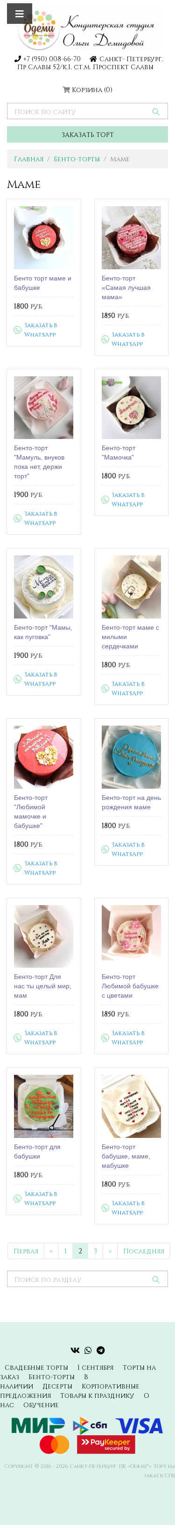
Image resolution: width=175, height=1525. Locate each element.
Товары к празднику (97, 1395)
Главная (28, 159)
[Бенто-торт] (44, 407)
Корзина (92, 90)
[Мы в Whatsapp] (88, 1350)
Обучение (41, 1405)
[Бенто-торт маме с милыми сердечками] (131, 587)
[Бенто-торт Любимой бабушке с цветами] (131, 936)
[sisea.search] (156, 111)
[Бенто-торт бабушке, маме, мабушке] (131, 1106)
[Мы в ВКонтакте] (75, 1350)
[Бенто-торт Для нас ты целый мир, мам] (44, 936)
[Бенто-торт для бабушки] (44, 1106)
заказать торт (88, 134)
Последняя (143, 1251)
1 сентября (95, 1367)
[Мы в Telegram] (101, 1350)
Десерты (57, 1386)
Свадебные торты (36, 1367)
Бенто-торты (77, 159)
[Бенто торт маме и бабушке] (44, 237)
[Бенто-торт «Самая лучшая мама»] (131, 237)
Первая (26, 1251)
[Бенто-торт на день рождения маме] (131, 757)
